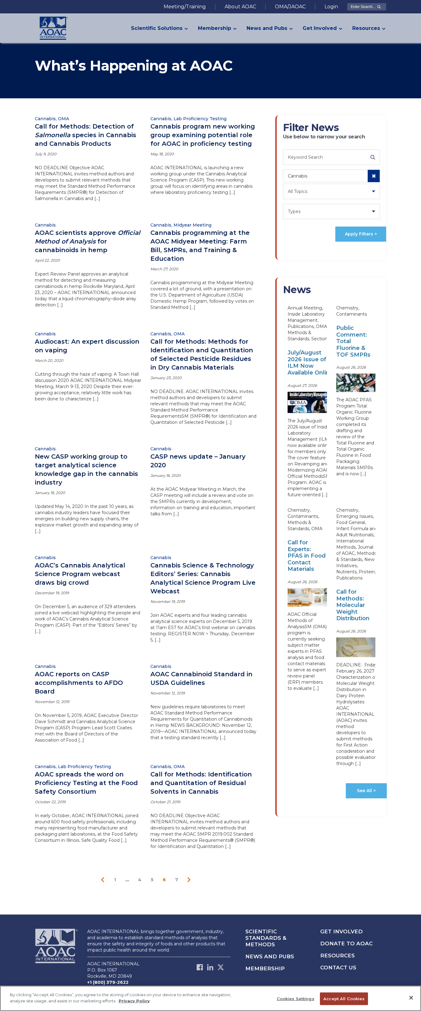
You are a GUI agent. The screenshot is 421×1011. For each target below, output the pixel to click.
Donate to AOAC (346, 943)
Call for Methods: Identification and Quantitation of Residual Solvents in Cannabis (201, 783)
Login (331, 7)
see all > (366, 790)
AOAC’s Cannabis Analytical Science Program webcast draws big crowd (80, 574)
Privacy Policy (134, 1000)
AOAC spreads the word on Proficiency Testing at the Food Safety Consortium (86, 783)
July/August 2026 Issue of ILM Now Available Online (310, 362)
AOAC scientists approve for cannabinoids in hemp (87, 241)
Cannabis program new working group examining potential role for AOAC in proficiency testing (202, 135)
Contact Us (338, 967)
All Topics (297, 191)
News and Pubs (269, 956)
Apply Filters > (361, 234)
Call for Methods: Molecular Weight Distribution (353, 605)
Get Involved (341, 931)
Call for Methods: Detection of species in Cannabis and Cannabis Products (85, 135)
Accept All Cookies (344, 998)
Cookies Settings (295, 998)
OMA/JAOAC (290, 7)
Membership (265, 968)
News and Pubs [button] (267, 28)
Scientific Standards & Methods (265, 938)
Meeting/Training (185, 7)
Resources (337, 955)
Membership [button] (214, 28)
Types (294, 211)
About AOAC (240, 7)
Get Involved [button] (320, 28)
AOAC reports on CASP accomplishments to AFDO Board (79, 682)
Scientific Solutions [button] (156, 28)
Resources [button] (366, 28)
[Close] (411, 998)
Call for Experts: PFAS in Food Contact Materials (307, 555)
